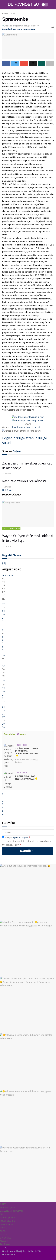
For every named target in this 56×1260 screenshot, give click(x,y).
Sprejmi (17, 837)
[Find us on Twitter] (5, 1247)
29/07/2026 (6, 474)
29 (3, 611)
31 (3, 617)
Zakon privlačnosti (11, 528)
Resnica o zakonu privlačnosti (24, 481)
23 (3, 701)
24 (3, 706)
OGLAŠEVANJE (7, 1224)
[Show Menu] (3, 4)
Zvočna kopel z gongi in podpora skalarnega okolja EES (27, 750)
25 (3, 710)
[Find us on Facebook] (2, 1247)
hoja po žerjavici (31, 427)
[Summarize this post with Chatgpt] (33, 63)
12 (3, 662)
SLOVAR (4, 1241)
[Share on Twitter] (15, 63)
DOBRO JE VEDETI (8, 1217)
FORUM (3, 1227)
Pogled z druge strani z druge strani (19, 29)
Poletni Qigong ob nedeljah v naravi (25, 777)
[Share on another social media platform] (50, 63)
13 (3, 665)
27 (3, 604)
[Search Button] (52, 4)
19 (3, 688)
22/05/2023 (6, 546)
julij (4, 563)
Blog (13, 13)
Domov (5, 13)
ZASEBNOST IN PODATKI (12, 1210)
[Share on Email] (24, 63)
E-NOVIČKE (5, 1237)
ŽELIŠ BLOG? (6, 1244)
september (7, 575)
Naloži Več (7, 490)
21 (3, 694)
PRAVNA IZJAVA (7, 1207)
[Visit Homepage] (23, 4)
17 (3, 681)
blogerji (15, 427)
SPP (2, 1214)
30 (3, 614)
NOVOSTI (4, 1234)
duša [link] (35, 194)
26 (3, 713)
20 (3, 691)
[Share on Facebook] (6, 63)
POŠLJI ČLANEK (7, 1220)
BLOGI (3, 1231)
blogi (21, 427)
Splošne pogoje (20, 837)
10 (3, 655)
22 (3, 698)
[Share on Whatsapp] (42, 63)
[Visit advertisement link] (28, 417)
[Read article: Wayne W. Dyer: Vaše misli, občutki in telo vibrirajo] (28, 514)
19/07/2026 (6, 487)
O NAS (3, 1204)
